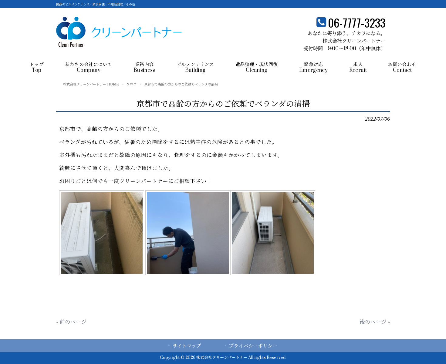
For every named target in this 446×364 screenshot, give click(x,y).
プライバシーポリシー (253, 346)
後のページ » (375, 322)
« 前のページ (71, 322)
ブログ (132, 84)
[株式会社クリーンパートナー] (119, 45)
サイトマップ (186, 346)
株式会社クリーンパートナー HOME (91, 84)
